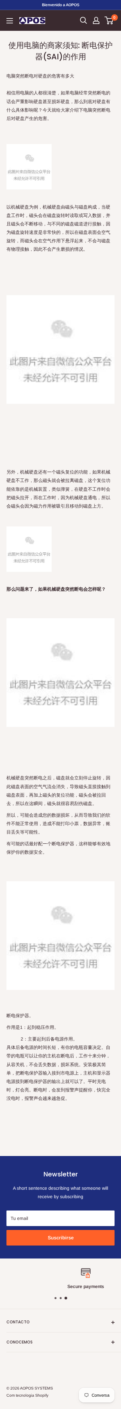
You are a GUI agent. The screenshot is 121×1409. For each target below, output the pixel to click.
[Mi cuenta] (96, 20)
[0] (109, 20)
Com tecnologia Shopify (27, 1395)
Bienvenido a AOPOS (60, 5)
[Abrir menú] (9, 20)
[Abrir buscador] (83, 20)
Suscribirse (61, 1237)
